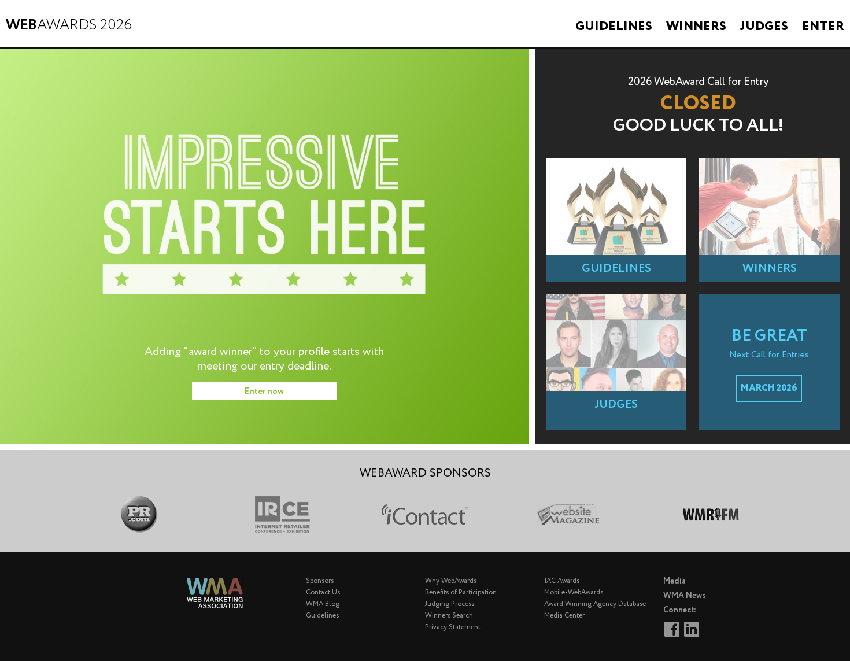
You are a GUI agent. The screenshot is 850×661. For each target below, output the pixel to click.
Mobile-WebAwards (573, 592)
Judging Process (449, 604)
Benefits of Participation (461, 592)
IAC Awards (561, 581)
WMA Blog (322, 604)
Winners (696, 26)
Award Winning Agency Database (595, 604)
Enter (823, 26)
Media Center (564, 616)
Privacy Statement (453, 627)
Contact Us (323, 592)
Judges (764, 26)
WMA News (684, 595)
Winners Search (449, 616)
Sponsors (320, 581)
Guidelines (613, 26)
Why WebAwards (450, 581)
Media (674, 581)
